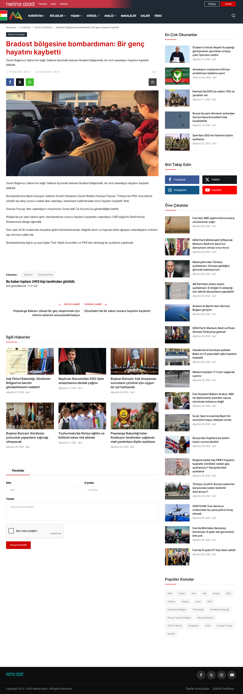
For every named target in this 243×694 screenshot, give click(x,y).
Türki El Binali (174, 625)
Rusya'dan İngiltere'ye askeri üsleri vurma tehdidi (211, 439)
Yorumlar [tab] (18, 470)
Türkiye (171, 601)
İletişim (64, 3)
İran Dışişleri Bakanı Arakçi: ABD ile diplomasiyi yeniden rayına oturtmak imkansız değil (213, 397)
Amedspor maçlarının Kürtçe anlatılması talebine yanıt (211, 71)
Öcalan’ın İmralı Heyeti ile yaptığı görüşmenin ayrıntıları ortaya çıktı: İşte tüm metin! (213, 51)
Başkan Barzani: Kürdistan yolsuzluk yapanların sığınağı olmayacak (27, 437)
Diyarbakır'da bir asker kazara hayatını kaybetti (117, 311)
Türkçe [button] (212, 3)
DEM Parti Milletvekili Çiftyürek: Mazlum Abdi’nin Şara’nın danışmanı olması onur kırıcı (213, 243)
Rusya (216, 593)
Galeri (145, 15)
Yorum (10, 498)
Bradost (28, 274)
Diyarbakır (193, 625)
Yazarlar (42, 3)
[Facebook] (201, 675)
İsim (8, 482)
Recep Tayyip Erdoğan (179, 617)
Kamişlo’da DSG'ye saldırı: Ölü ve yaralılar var (214, 93)
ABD (169, 593)
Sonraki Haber (93, 304)
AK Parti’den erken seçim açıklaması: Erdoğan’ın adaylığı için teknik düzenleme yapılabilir (213, 287)
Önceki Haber (71, 304)
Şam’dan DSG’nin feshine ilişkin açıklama (213, 137)
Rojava (185, 601)
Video (158, 15)
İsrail (198, 601)
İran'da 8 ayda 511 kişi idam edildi (214, 550)
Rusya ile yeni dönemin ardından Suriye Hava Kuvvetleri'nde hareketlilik (214, 117)
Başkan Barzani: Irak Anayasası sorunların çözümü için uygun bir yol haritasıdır (133, 383)
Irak (204, 593)
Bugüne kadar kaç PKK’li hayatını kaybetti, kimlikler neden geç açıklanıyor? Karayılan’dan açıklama (213, 465)
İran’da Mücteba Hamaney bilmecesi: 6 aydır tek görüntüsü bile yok (213, 531)
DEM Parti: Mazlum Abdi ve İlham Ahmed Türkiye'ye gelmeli (214, 329)
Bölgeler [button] (56, 15)
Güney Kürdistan (43, 27)
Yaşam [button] (75, 15)
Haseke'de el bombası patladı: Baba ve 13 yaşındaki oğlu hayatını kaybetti (215, 353)
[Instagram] (221, 675)
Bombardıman (45, 274)
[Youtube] (231, 675)
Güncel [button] (92, 15)
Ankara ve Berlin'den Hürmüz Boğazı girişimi (211, 307)
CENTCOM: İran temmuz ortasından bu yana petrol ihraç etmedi (213, 509)
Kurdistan (25, 27)
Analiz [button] (109, 15)
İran (194, 593)
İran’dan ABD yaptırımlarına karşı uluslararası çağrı (214, 219)
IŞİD (228, 593)
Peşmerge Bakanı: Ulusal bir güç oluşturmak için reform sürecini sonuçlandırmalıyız (46, 313)
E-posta (89, 482)
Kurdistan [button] (35, 15)
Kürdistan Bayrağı (219, 609)
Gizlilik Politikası (223, 688)
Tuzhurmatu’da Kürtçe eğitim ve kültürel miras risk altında (81, 435)
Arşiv (53, 3)
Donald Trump (224, 625)
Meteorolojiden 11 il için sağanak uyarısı (214, 373)
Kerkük (171, 633)
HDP (209, 601)
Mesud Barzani (205, 617)
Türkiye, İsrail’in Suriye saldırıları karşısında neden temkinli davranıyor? (214, 487)
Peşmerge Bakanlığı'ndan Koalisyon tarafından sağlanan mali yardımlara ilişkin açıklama (133, 437)
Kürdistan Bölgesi (176, 609)
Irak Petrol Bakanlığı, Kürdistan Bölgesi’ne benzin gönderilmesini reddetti (28, 383)
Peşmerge (198, 609)
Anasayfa (11, 27)
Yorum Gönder (18, 544)
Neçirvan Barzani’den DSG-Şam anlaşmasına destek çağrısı (81, 381)
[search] (233, 15)
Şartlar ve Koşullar (197, 688)
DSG (207, 625)
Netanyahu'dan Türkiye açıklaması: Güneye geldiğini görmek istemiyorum (211, 265)
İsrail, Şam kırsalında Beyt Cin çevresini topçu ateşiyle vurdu (212, 417)
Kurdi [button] (228, 3)
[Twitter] (211, 675)
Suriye (182, 593)
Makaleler (128, 15)
